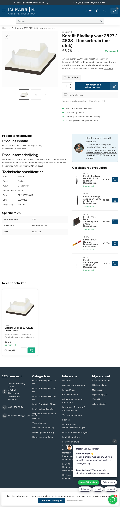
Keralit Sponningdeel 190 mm (44, 398)
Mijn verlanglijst (99, 394)
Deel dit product (96, 101)
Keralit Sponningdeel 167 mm (44, 390)
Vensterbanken (39, 423)
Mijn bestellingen (100, 385)
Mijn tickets (97, 390)
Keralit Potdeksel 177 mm (44, 404)
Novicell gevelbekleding (43, 432)
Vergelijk (12, 350)
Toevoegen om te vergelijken (74, 101)
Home (5, 28)
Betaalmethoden (70, 394)
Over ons (66, 380)
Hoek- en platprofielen (42, 437)
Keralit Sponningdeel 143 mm (44, 382)
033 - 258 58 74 (15, 407)
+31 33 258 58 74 (96, 155)
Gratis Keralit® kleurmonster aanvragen (73, 426)
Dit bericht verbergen (51, 500)
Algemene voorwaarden (73, 385)
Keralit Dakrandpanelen (43, 409)
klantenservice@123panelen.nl (101, 152)
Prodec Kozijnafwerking (43, 427)
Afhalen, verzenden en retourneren (72, 401)
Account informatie (101, 380)
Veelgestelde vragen (72, 415)
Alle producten (99, 404)
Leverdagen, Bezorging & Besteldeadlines (73, 409)
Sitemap (66, 419)
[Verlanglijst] (104, 11)
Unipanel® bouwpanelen (44, 413)
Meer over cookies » (74, 500)
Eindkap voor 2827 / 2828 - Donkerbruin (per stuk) (34, 28)
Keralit (66, 32)
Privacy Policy (68, 390)
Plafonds (36, 418)
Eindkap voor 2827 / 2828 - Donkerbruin (20, 329)
